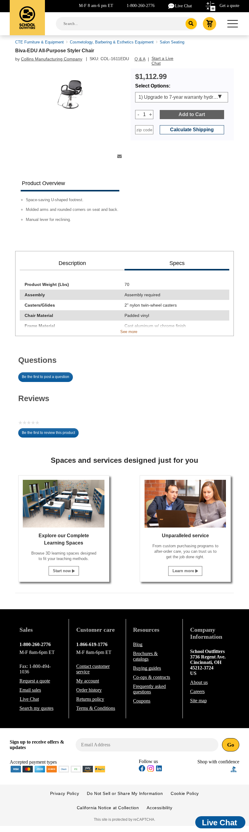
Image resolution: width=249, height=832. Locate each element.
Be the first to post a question (45, 377)
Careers (197, 691)
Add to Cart (192, 114)
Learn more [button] (183, 571)
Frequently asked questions (149, 689)
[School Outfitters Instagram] (150, 770)
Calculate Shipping (192, 129)
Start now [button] (62, 571)
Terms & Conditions (95, 708)
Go (230, 745)
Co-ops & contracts (151, 677)
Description (72, 263)
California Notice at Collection (108, 807)
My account (87, 680)
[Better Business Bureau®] (234, 768)
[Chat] (171, 5)
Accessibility (159, 807)
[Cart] (209, 23)
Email (30, 690)
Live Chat (183, 6)
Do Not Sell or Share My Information (125, 793)
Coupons (141, 700)
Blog (137, 644)
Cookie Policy (185, 793)
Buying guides (147, 668)
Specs (177, 263)
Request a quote (34, 680)
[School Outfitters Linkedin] (159, 769)
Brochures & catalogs (145, 656)
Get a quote (229, 5)
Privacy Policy (64, 793)
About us (199, 682)
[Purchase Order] (76, 768)
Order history (89, 690)
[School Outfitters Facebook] (142, 769)
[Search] (191, 23)
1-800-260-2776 (141, 5)
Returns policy (90, 699)
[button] (214, 769)
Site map (198, 700)
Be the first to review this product (50, 434)
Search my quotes (36, 708)
